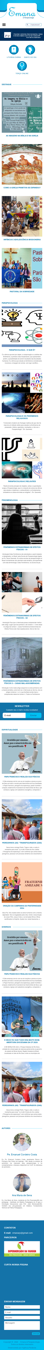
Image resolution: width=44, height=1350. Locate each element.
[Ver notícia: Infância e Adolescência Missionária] (22, 216)
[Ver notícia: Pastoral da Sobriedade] (22, 268)
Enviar (33, 715)
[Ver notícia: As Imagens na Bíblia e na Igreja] (22, 112)
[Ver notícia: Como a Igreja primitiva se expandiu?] (22, 164)
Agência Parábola (29, 1347)
